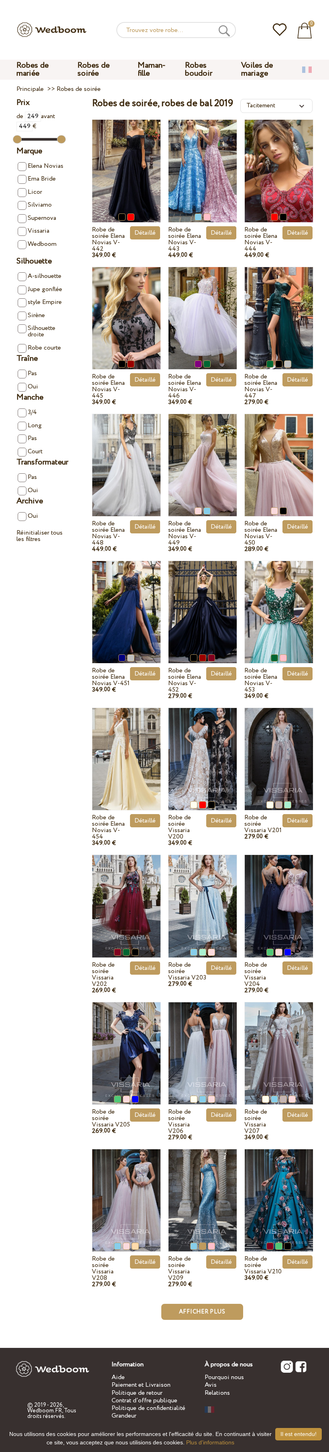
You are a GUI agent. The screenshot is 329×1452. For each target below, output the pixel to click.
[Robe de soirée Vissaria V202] (126, 897)
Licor (35, 192)
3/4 (32, 412)
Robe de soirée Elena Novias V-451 (111, 677)
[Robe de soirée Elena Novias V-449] (203, 456)
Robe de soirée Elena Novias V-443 (184, 239)
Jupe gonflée (45, 289)
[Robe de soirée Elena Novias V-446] (203, 309)
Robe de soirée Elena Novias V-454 (108, 827)
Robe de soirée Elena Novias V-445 (108, 386)
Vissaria (38, 230)
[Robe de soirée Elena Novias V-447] (279, 309)
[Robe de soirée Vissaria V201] (279, 750)
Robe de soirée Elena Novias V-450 (260, 533)
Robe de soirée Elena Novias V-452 (184, 680)
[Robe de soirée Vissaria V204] (279, 897)
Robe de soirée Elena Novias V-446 (184, 386)
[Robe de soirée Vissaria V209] (203, 1192)
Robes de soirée (93, 69)
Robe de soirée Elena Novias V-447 (260, 386)
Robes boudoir (198, 69)
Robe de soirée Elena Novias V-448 (108, 533)
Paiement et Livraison (141, 1385)
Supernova (42, 218)
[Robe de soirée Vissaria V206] (203, 1045)
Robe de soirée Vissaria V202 (103, 974)
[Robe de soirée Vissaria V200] (203, 750)
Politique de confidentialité (148, 1408)
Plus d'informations (210, 1442)
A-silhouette (44, 276)
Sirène (36, 315)
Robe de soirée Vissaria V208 (103, 1268)
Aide (118, 1377)
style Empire (45, 302)
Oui (33, 386)
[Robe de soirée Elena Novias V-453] (279, 603)
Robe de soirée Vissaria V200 (179, 827)
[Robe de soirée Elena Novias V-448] (126, 456)
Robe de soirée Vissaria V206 (179, 1121)
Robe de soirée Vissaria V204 (255, 974)
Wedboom (42, 244)
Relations (217, 1393)
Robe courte (44, 347)
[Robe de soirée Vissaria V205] (126, 1045)
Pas (32, 373)
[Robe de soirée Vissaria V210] (279, 1192)
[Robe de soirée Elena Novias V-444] (279, 162)
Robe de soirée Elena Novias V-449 (184, 533)
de (20, 116)
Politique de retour (137, 1393)
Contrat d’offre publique (144, 1400)
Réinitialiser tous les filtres (39, 536)
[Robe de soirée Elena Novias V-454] (126, 750)
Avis (211, 1385)
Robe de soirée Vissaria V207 (255, 1121)
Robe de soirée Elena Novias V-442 (108, 239)
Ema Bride (42, 178)
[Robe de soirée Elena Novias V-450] (279, 456)
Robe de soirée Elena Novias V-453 (260, 680)
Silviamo (40, 204)
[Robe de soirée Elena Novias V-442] (126, 162)
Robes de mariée (32, 69)
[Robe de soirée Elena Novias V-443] (203, 162)
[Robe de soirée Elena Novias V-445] (126, 309)
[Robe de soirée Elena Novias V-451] (126, 603)
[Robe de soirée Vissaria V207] (279, 1045)
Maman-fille (152, 69)
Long (35, 425)
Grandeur (124, 1415)
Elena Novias (45, 166)
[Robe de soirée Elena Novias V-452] (203, 603)
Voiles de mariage (257, 69)
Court (35, 451)
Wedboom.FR (44, 1411)
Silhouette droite (41, 331)
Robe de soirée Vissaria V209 (179, 1268)
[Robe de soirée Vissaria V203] (203, 897)
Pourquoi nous (224, 1377)
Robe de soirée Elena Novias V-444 (260, 239)
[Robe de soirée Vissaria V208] (126, 1192)
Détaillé (145, 232)
